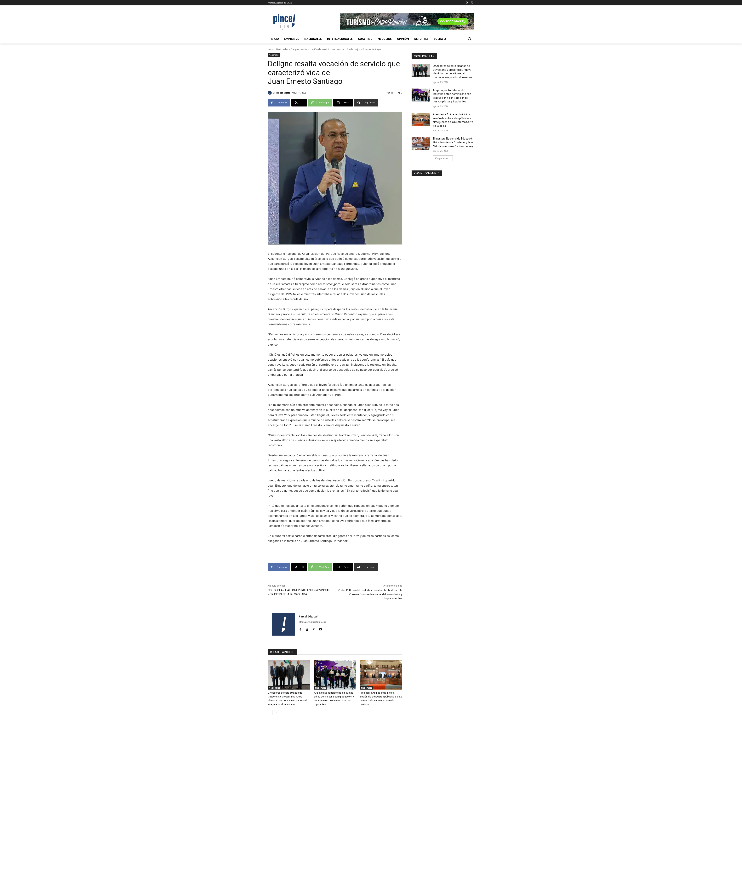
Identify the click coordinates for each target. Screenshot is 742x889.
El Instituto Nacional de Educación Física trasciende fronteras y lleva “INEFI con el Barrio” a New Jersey (453, 142)
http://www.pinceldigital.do (312, 622)
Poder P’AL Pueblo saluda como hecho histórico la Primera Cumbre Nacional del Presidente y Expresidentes (370, 594)
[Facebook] (300, 628)
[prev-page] (270, 712)
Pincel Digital (283, 92)
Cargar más (441, 158)
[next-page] (276, 712)
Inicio (271, 49)
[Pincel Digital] (270, 93)
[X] (472, 3)
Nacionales (282, 49)
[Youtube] (320, 628)
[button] (469, 38)
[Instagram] (466, 3)
